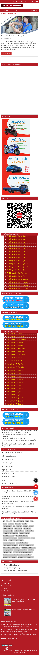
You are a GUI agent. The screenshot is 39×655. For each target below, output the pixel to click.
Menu (35, 10)
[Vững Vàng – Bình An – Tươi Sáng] (12, 5)
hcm (32, 521)
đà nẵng (31, 550)
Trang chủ (6, 583)
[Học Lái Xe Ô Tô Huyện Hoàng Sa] (19, 28)
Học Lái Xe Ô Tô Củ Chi (14, 333)
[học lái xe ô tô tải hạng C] (16, 185)
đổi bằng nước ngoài (9, 456)
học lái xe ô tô (7, 526)
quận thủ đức (29, 531)
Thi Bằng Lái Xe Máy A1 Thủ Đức (17, 288)
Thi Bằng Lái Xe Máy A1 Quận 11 (17, 267)
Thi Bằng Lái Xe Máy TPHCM (27, 629)
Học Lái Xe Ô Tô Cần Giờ (15, 342)
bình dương (20, 521)
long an (19, 526)
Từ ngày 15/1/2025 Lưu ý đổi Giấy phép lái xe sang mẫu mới (18, 507)
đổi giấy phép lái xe (8, 463)
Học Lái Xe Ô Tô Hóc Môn (15, 336)
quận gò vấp (27, 528)
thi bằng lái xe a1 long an (10, 533)
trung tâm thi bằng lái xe (26, 545)
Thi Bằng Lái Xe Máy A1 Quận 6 (17, 251)
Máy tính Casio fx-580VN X (11, 430)
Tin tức (5, 588)
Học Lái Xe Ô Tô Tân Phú (15, 364)
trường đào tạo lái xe (21, 550)
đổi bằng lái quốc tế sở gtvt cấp (12, 452)
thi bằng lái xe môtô (8, 476)
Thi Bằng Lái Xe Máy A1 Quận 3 (17, 242)
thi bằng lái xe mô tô (22, 535)
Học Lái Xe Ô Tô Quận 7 (15, 385)
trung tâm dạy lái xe (9, 543)
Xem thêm (6, 53)
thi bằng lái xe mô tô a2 (10, 538)
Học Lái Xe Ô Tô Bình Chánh (16, 339)
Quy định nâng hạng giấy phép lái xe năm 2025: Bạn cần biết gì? (19, 497)
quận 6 (31, 526)
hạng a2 (17, 523)
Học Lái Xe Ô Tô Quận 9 (15, 379)
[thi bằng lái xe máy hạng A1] (16, 306)
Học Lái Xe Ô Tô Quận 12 (15, 370)
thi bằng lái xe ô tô (24, 538)
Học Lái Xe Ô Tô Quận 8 (15, 382)
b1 (11, 521)
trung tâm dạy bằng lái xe (16, 540)
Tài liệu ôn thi (7, 586)
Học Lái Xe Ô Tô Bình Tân (15, 351)
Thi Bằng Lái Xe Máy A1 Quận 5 (17, 248)
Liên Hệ (5, 591)
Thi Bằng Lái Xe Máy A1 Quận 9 (17, 260)
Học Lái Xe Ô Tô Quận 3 (15, 398)
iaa (14, 526)
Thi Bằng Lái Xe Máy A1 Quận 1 (17, 236)
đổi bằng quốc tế (7, 459)
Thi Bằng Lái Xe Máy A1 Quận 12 (17, 270)
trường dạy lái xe (8, 550)
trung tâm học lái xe (22, 543)
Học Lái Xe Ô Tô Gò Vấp (15, 358)
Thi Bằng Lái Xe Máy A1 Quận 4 (17, 245)
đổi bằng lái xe (7, 552)
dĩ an (27, 521)
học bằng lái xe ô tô (8, 466)
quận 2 (25, 526)
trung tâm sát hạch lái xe (10, 545)
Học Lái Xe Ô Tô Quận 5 (15, 392)
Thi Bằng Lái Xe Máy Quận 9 (18, 438)
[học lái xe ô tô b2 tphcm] (16, 165)
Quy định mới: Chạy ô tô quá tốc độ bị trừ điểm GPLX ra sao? (19, 492)
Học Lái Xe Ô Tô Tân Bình (15, 361)
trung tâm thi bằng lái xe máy (11, 547)
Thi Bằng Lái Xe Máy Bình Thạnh (17, 279)
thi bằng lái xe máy (8, 473)
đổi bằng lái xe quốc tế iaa (25, 557)
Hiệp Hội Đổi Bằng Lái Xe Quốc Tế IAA (16, 570)
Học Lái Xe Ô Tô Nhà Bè (15, 345)
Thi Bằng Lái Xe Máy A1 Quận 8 (17, 257)
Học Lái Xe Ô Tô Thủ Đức (15, 367)
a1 (4, 521)
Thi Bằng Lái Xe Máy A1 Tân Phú (17, 276)
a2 (7, 521)
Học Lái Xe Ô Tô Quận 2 (15, 401)
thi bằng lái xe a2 (24, 533)
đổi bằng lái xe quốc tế (9, 557)
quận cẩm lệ (18, 528)
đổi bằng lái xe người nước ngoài (23, 552)
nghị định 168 (6, 470)
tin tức (4, 480)
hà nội (5, 523)
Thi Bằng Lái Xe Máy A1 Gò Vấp (17, 285)
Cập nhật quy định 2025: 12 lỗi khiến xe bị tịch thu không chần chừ (18, 502)
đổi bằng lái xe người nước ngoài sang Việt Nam (17, 554)
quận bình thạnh (8, 528)
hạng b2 (24, 523)
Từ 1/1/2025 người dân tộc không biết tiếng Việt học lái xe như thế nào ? (19, 513)
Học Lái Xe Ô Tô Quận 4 (15, 395)
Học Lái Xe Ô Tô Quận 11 (15, 373)
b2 (14, 521)
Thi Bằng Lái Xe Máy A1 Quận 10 (17, 264)
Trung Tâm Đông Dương (12, 568)
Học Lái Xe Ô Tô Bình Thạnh (16, 348)
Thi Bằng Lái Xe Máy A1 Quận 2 (17, 239)
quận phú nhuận (8, 531)
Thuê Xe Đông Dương (11, 565)
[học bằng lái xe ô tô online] (16, 421)
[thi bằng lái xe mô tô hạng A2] (16, 146)
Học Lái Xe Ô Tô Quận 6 (15, 388)
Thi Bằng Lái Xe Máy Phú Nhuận (17, 282)
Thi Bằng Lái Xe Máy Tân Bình (17, 273)
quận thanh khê (19, 531)
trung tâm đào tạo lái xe (9, 483)
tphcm (5, 540)
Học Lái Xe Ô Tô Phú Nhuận (16, 355)
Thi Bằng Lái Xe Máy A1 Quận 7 (17, 254)
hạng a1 (11, 523)
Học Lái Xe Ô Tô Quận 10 (15, 376)
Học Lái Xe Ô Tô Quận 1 (15, 404)
